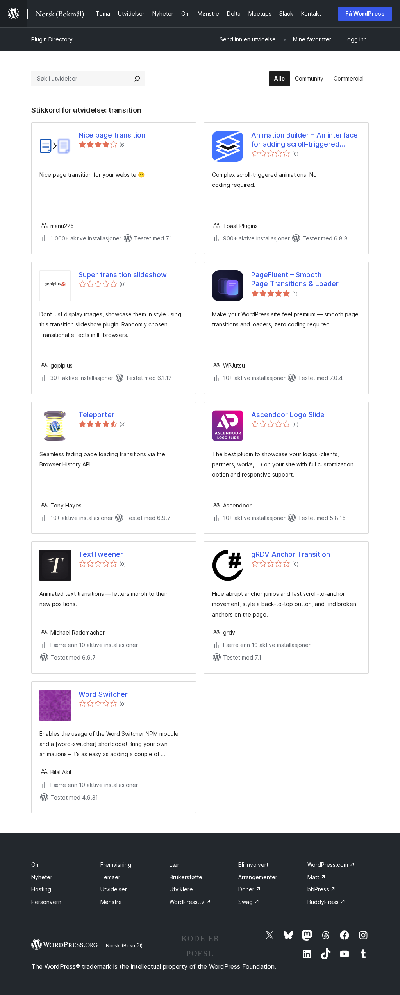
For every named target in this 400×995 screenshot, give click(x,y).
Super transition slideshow (123, 275)
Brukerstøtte (186, 877)
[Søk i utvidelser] (137, 78)
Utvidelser (113, 889)
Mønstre (111, 901)
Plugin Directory (52, 39)
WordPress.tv (190, 901)
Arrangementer (257, 877)
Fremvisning (115, 864)
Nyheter (41, 877)
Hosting (41, 889)
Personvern (46, 901)
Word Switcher (103, 694)
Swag (248, 901)
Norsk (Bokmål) (124, 945)
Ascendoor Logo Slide (288, 415)
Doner (249, 889)
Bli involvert (253, 864)
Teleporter (96, 415)
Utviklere (181, 889)
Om (35, 864)
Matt (316, 877)
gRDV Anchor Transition (290, 554)
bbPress (321, 889)
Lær (174, 864)
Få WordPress (365, 13)
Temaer (110, 877)
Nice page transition (112, 135)
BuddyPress (326, 901)
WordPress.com (331, 864)
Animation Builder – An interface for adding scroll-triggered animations (304, 140)
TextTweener (101, 554)
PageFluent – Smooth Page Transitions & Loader (295, 279)
